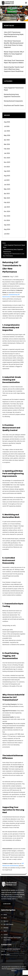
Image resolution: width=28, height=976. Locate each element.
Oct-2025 (7, 166)
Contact (6, 934)
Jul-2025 (6, 180)
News (5, 931)
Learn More (7, 904)
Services (6, 921)
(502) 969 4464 (5, 954)
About (5, 918)
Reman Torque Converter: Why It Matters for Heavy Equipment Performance (14, 54)
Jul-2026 (6, 126)
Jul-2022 (6, 234)
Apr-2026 (7, 140)
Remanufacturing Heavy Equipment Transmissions (12, 95)
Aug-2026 (7, 122)
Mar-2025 (7, 198)
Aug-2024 (7, 229)
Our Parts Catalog (8, 924)
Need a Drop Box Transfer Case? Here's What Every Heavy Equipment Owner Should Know (14, 69)
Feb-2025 (7, 202)
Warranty (6, 927)
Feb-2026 (7, 149)
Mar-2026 (7, 144)
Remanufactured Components (13, 101)
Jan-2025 (7, 207)
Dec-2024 (7, 211)
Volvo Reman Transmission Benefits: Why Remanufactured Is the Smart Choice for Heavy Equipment (13, 44)
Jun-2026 (7, 131)
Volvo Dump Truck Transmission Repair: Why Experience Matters (14, 61)
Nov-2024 (7, 216)
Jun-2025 (7, 184)
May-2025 (7, 189)
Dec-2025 (7, 158)
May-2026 (7, 135)
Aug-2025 (7, 175)
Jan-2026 (7, 153)
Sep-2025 (7, 171)
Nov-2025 (7, 162)
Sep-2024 (7, 225)
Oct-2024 (7, 220)
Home (4, 243)
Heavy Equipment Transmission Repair (14, 89)
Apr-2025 (7, 193)
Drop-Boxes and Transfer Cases (14, 105)
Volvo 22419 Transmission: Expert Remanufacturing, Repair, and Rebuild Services (14, 34)
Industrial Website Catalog (13, 968)
